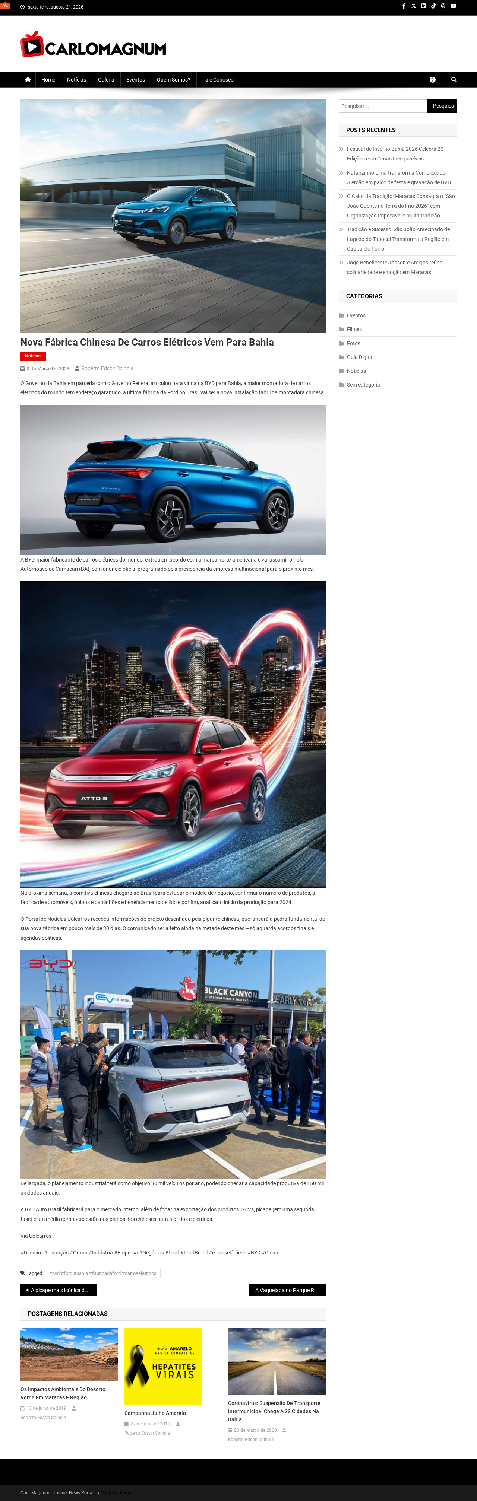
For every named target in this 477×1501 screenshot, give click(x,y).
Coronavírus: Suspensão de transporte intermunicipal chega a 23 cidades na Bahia (274, 1411)
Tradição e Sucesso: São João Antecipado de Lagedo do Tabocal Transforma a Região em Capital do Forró (398, 239)
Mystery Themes (117, 1492)
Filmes (354, 329)
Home (48, 80)
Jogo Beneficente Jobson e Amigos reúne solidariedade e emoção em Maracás (394, 267)
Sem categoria (363, 385)
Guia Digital (360, 357)
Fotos (353, 343)
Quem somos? (173, 80)
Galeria (106, 80)
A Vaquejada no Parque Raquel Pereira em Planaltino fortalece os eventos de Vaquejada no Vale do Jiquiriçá (290, 1290)
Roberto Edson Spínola (107, 368)
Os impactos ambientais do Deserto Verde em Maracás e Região (62, 1393)
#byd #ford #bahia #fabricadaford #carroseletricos (103, 1273)
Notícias (76, 80)
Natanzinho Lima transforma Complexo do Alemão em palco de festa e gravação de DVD (399, 177)
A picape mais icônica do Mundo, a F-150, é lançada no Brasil (64, 1290)
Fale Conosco (218, 80)
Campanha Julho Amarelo (155, 1413)
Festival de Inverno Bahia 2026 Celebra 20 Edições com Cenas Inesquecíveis (395, 154)
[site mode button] (436, 79)
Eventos (135, 80)
